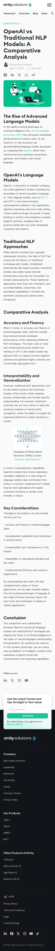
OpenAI (27, 150)
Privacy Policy (14, 724)
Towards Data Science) (27, 459)
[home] (18, 5)
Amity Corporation (18, 945)
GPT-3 (44, 197)
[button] (49, 5)
